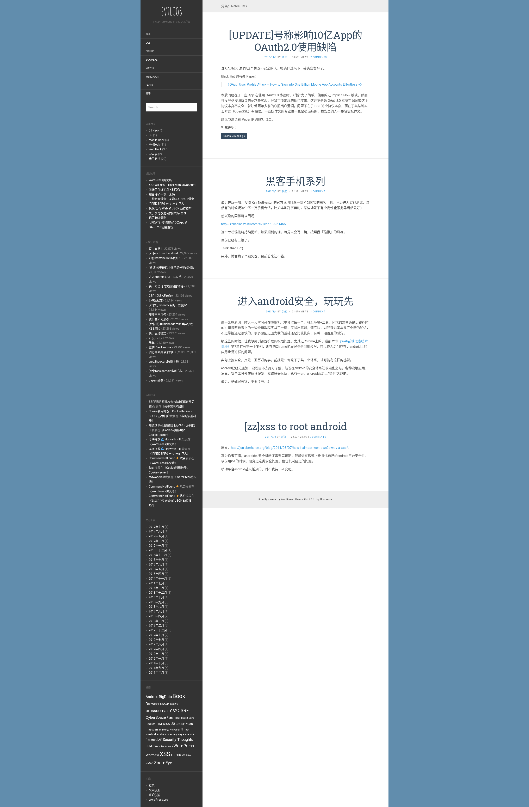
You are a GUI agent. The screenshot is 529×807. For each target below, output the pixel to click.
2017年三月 (156, 541)
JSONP (180, 724)
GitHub (150, 51)
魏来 (152, 467)
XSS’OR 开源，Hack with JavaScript (172, 185)
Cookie (164, 704)
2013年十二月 (158, 592)
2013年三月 (156, 621)
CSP (173, 711)
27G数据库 (156, 300)
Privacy (173, 734)
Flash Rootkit (181, 718)
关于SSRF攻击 (173, 406)
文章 (154, 790)
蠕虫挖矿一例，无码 (162, 194)
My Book (154, 144)
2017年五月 (156, 536)
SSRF (149, 746)
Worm (150, 755)
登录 (152, 785)
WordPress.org (158, 799)
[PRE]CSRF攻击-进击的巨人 (166, 203)
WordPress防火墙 (160, 180)
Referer (151, 739)
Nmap (185, 729)
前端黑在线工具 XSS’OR (164, 189)
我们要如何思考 (159, 319)
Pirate (165, 734)
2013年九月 (156, 602)
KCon (189, 724)
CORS (174, 704)
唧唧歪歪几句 (157, 314)
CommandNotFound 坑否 (167, 458)
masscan (152, 729)
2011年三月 (156, 672)
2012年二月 (156, 653)
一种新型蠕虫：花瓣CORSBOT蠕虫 (171, 199)
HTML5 (160, 724)
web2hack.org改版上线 (164, 361)
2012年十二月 (158, 630)
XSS (165, 754)
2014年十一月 (158, 578)
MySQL (165, 729)
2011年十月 (156, 663)
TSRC (156, 746)
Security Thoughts (178, 739)
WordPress (183, 746)
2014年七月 (156, 583)
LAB (148, 42)
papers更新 (156, 380)
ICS (168, 724)
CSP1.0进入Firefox (161, 295)
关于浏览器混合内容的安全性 (167, 213)
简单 (152, 342)
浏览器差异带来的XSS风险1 (167, 352)
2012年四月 (156, 649)
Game (191, 718)
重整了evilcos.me (160, 347)
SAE (159, 739)
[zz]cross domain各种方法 (166, 371)
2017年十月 (156, 526)
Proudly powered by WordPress (276, 499)
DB (151, 135)
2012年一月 (156, 658)
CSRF (183, 710)
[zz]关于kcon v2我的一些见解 (168, 305)
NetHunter (175, 729)
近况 (152, 338)
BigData (165, 697)
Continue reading (233, 136)
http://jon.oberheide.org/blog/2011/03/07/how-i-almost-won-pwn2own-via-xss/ (289, 448)
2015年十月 (156, 559)
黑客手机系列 (295, 181)
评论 (154, 794)
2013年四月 (156, 616)
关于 (148, 93)
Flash (170, 718)
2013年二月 (156, 625)
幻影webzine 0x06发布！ (165, 258)
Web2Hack (152, 76)
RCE (192, 734)
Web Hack (155, 149)
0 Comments (318, 436)
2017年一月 (156, 545)
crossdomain (157, 710)
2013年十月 (156, 597)
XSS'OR (176, 755)
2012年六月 (156, 644)
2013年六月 (156, 611)
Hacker (150, 724)
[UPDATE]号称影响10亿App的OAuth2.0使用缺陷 (295, 40)
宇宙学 (153, 154)
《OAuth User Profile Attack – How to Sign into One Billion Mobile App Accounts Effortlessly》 (294, 84)
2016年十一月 (158, 555)
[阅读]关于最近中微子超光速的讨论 (171, 267)
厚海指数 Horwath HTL (165, 439)
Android (152, 697)
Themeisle (326, 499)
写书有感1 (155, 248)
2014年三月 (156, 587)
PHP (159, 734)
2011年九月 (156, 668)
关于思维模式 (157, 333)
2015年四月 (156, 573)
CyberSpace (156, 717)
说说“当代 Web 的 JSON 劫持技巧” (171, 208)
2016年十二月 (158, 550)
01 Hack (154, 130)
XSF (157, 755)
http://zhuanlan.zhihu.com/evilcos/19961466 (253, 224)
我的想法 (154, 158)
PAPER (149, 85)
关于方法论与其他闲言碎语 (166, 286)
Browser (153, 704)
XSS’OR (150, 68)
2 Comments (319, 57)
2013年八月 (156, 606)
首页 (148, 34)
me (160, 729)
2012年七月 (156, 639)
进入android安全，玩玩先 (165, 277)
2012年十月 (156, 635)
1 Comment (318, 191)
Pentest (151, 734)
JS (172, 723)
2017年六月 (156, 531)
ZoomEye (151, 59)
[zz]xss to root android (163, 253)
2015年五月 (156, 569)
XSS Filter (186, 755)
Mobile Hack (156, 140)
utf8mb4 (163, 746)
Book (179, 696)
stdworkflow (157, 477)
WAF (170, 746)
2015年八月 (156, 564)
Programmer (184, 734)
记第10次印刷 (158, 217)
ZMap (149, 763)
